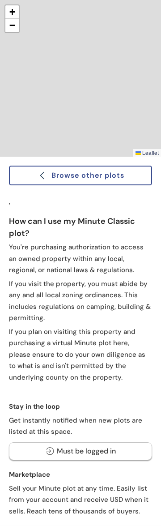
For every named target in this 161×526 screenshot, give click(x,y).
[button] (12, 12)
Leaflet (150, 152)
